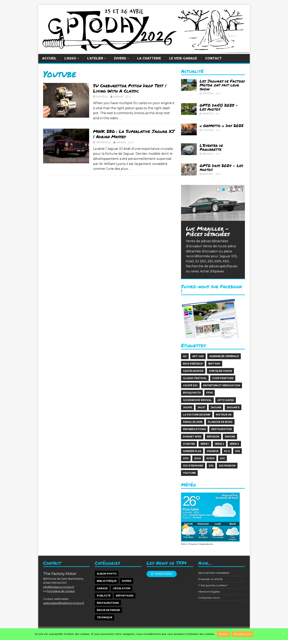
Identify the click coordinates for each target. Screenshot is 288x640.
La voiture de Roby (196, 414)
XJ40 (197, 458)
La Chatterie (149, 58)
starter (189, 443)
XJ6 (237, 451)
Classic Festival (195, 378)
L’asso (70, 58)
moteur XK (224, 414)
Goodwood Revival (197, 400)
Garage (102, 588)
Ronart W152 (192, 436)
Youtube (189, 472)
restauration (221, 429)
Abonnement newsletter (214, 572)
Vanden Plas (192, 451)
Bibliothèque (107, 580)
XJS (211, 465)
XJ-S (227, 451)
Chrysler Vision (220, 370)
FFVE (209, 392)
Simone (230, 436)
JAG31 (201, 407)
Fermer (223, 633)
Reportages (124, 595)
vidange (212, 451)
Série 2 (219, 443)
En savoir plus (243, 633)
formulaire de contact (61, 591)
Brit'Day (214, 363)
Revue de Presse (108, 610)
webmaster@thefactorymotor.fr (63, 603)
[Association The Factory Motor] (144, 51)
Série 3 (234, 443)
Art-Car (198, 356)
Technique (104, 617)
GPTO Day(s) (225, 400)
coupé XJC (190, 385)
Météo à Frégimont (189, 544)
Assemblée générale (224, 356)
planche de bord (220, 421)
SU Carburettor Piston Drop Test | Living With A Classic (129, 88)
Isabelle (118, 96)
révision (213, 436)
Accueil (49, 58)
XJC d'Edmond (193, 465)
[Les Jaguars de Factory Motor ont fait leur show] (189, 88)
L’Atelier (95, 58)
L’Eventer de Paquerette (211, 147)
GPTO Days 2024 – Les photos (221, 167)
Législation (121, 588)
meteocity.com (206, 544)
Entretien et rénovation (221, 385)
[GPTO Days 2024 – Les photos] (189, 173)
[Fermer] (283, 634)
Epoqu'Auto (192, 392)
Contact (213, 58)
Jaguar (216, 407)
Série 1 (204, 443)
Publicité (103, 595)
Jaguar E (233, 407)
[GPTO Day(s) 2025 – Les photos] (189, 112)
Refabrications (194, 429)
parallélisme (192, 421)
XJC (222, 458)
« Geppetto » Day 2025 (222, 125)
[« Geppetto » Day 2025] (189, 133)
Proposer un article (210, 579)
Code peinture (222, 378)
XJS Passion (227, 465)
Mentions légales (209, 591)
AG (185, 356)
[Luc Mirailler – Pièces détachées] (213, 203)
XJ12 (186, 458)
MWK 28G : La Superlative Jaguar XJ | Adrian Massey (134, 134)
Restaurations (108, 602)
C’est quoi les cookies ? (213, 585)
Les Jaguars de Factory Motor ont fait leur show (222, 85)
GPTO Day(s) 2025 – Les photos (219, 107)
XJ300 (210, 458)
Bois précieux (193, 363)
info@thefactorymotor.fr (58, 586)
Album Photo (107, 573)
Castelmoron (193, 370)
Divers (120, 58)
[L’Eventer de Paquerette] (189, 152)
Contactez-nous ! (209, 597)
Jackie (187, 407)
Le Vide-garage (183, 58)
